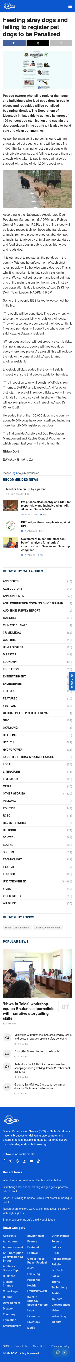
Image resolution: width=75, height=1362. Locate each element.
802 (41, 555)
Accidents (10, 581)
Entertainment (14, 676)
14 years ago (15, 494)
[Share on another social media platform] (61, 43)
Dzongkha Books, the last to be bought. (37, 1051)
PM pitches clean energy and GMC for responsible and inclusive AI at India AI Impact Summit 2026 (46, 505)
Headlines (10, 735)
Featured (10, 698)
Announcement (14, 596)
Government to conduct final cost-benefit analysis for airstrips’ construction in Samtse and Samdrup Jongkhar (45, 544)
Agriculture (12, 588)
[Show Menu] (70, 6)
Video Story (12, 896)
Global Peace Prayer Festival (26, 713)
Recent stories (14, 823)
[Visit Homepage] (9, 6)
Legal (7, 764)
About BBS (39, 1346)
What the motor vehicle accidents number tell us (32, 1180)
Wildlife (9, 903)
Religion (9, 830)
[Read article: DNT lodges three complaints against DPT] (10, 525)
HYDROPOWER (12, 749)
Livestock (10, 779)
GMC (6, 720)
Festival (9, 706)
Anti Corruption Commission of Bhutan (33, 603)
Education (11, 669)
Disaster (9, 654)
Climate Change (15, 625)
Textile (8, 866)
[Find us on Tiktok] (38, 1161)
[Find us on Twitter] (10, 1161)
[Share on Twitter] (38, 43)
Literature (11, 771)
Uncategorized (14, 881)
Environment (13, 684)
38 (28, 494)
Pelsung (9, 801)
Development (13, 647)
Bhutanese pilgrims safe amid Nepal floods (29, 1219)
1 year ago (29, 555)
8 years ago (30, 531)
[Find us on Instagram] (24, 1161)
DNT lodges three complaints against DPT (45, 524)
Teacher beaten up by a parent (26, 489)
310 (44, 514)
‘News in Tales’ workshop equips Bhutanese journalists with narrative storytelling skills (28, 1011)
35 (42, 531)
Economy (10, 662)
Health (8, 742)
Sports (8, 852)
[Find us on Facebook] (4, 1161)
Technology (12, 859)
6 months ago (30, 514)
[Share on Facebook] (14, 43)
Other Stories (14, 793)
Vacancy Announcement (48, 927)
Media (7, 786)
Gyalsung (10, 727)
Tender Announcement (17, 927)
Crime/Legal (12, 632)
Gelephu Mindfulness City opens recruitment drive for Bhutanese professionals (40, 1086)
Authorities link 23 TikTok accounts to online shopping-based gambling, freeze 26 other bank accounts (42, 1067)
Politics (9, 808)
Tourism (9, 874)
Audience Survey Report (21, 610)
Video (7, 889)
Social (8, 845)
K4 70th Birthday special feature (28, 757)
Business (9, 618)
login (15, 473)
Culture (9, 640)
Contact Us (20, 1346)
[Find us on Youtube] (31, 1161)
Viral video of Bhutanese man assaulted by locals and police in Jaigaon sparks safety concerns (43, 1037)
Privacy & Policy (60, 1346)
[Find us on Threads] (17, 1161)
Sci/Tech (9, 837)
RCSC (6, 815)
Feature (9, 691)
